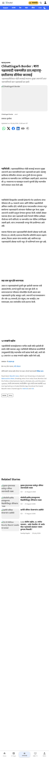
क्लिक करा (40, 371)
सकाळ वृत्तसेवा (6, 118)
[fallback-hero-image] (10, 489)
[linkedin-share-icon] (18, 129)
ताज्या (13, 7)
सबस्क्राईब (34, 2)
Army (10, 395)
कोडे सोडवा (17, 366)
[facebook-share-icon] (13, 129)
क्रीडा (33, 7)
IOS (32, 388)
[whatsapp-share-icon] (4, 129)
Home (4, 756)
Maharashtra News (8, 378)
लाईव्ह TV (35, 756)
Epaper (5, 7)
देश (20, 7)
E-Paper (13, 756)
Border (4, 395)
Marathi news (14, 376)
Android (25, 388)
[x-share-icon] (8, 129)
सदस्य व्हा (11, 361)
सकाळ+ (44, 756)
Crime (41, 7)
